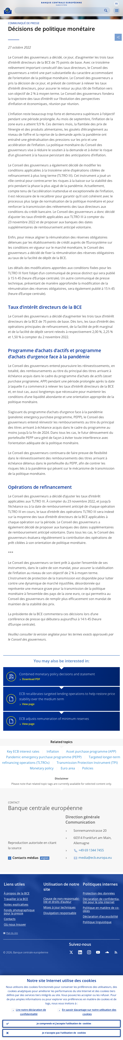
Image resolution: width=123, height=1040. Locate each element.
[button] (116, 3)
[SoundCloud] (107, 952)
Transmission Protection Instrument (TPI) (87, 763)
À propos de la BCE (16, 893)
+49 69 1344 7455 (91, 850)
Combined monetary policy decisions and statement (57, 677)
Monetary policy (41, 768)
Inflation (53, 751)
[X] (71, 952)
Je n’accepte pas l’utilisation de (64, 1033)
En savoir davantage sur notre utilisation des (89, 1012)
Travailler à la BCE (16, 899)
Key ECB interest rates (23, 751)
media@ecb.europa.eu (95, 858)
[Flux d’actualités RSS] (116, 952)
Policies (87, 768)
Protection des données (99, 893)
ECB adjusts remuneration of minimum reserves (54, 721)
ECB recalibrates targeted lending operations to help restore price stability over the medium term (67, 699)
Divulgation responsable (59, 913)
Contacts (10, 919)
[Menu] (116, 10)
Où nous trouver (15, 924)
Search (105, 10)
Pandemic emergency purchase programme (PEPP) (44, 757)
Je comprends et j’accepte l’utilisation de (64, 1024)
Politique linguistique (97, 922)
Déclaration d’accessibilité (100, 916)
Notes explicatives (16, 904)
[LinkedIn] (80, 952)
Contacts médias (25, 858)
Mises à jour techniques (59, 907)
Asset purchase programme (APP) (91, 751)
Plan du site (12, 933)
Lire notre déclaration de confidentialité (31, 1012)
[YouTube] (98, 952)
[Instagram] (89, 952)
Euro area (68, 768)
